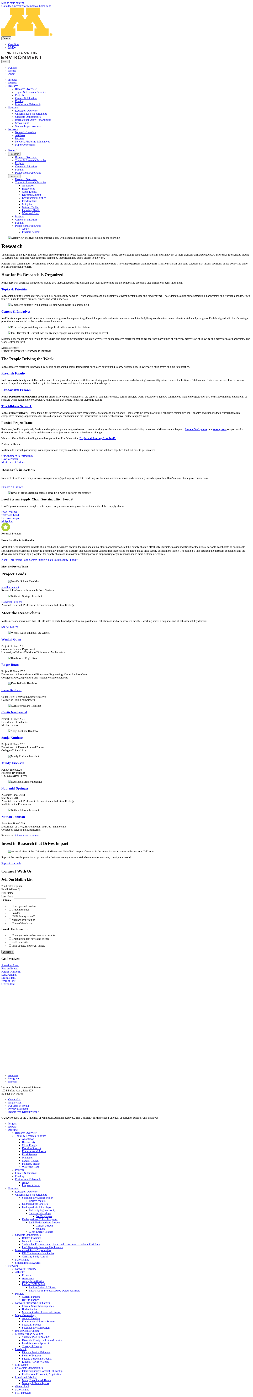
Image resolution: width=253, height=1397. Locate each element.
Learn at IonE (8, 977)
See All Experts (9, 626)
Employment (15, 1102)
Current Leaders (44, 1225)
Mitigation (27, 204)
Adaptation (28, 185)
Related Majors (37, 1200)
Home (12, 150)
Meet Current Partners (13, 462)
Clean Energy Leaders (41, 1231)
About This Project (39, 559)
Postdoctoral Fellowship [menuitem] (28, 104)
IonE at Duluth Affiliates (42, 1287)
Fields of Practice (31, 1355)
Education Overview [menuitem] (26, 110)
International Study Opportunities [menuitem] (33, 119)
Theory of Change (32, 1346)
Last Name (7, 896)
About (11, 73)
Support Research (11, 863)
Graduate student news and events (30, 938)
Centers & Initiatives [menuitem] (26, 98)
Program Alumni (31, 231)
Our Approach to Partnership (17, 455)
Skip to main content (12, 2)
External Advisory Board (35, 1361)
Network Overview (25, 1268)
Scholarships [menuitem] (22, 123)
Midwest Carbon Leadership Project (41, 1312)
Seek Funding (9, 974)
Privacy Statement (18, 1108)
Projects (19, 163)
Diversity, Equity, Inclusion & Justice (42, 1340)
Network (13, 1265)
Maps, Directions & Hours (36, 1380)
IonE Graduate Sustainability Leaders (42, 1247)
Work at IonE (8, 980)
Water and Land (30, 213)
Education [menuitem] (13, 107)
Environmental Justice (34, 197)
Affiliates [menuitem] (20, 135)
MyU (11, 47)
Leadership (21, 1349)
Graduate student (21, 909)
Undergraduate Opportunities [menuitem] (31, 113)
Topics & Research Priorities (30, 160)
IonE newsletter (20, 942)
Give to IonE (8, 983)
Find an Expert (9, 968)
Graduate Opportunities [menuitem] (28, 116)
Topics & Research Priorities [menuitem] (30, 92)
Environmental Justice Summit (38, 1321)
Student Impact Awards (27, 1262)
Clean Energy (29, 191)
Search (6, 38)
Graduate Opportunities (28, 1234)
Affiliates (20, 1272)
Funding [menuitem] (19, 101)
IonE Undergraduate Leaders (44, 1222)
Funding (12, 67)
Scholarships (22, 1259)
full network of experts (27, 835)
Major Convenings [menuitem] (25, 144)
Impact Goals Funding (27, 1330)
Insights (12, 1123)
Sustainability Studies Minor (37, 1197)
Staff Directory (23, 1392)
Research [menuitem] (13, 85)
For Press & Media (18, 1105)
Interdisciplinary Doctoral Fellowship (42, 1371)
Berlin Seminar (30, 1309)
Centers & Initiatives (26, 166)
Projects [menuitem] (19, 95)
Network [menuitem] (13, 129)
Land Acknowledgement (35, 1343)
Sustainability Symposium (36, 1327)
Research (14, 154)
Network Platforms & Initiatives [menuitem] (32, 141)
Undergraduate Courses (35, 1203)
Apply (25, 228)
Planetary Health (31, 210)
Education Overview (26, 1191)
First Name (7, 892)
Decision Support (31, 194)
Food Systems (29, 201)
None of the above (22, 923)
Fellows (26, 1275)
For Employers (44, 1216)
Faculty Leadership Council (37, 1358)
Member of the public (23, 919)
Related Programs (31, 1237)
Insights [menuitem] (12, 79)
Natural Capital (30, 207)
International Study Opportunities (33, 1250)
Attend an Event (10, 965)
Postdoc (16, 913)
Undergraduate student (24, 906)
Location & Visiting (26, 1377)
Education (13, 1188)
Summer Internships (40, 1213)
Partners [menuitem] (19, 138)
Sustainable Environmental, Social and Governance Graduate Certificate (61, 1244)
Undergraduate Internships (36, 1207)
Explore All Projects (12, 486)
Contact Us (14, 1099)
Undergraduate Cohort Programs (39, 1219)
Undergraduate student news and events (33, 935)
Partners (19, 1293)
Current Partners (31, 1296)
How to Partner (9, 458)
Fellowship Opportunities (29, 1367)
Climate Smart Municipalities (38, 1306)
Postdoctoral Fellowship (28, 172)
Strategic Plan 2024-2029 (36, 1336)
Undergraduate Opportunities (31, 1194)
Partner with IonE (11, 971)
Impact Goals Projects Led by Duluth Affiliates (54, 1290)
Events (12, 70)
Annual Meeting (31, 1318)
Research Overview (26, 157)
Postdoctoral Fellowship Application (41, 1374)
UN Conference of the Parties (38, 1253)
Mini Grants (21, 1364)
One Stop (13, 44)
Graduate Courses (31, 1241)
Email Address (10, 889)
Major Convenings (25, 1315)
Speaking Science (31, 1324)
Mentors (40, 1228)
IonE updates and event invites (28, 945)
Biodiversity (28, 188)
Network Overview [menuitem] (25, 132)
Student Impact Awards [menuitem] (27, 126)
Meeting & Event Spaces (35, 1383)
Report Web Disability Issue (23, 1111)
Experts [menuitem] (12, 82)
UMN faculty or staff (23, 916)
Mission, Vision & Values (29, 1333)
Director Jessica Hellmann (36, 1352)
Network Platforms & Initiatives (32, 1302)
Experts (12, 1126)
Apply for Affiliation (33, 1281)
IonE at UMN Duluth (33, 1284)
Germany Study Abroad (35, 1256)
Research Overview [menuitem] (26, 88)
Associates (28, 1278)
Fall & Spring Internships (42, 1210)
